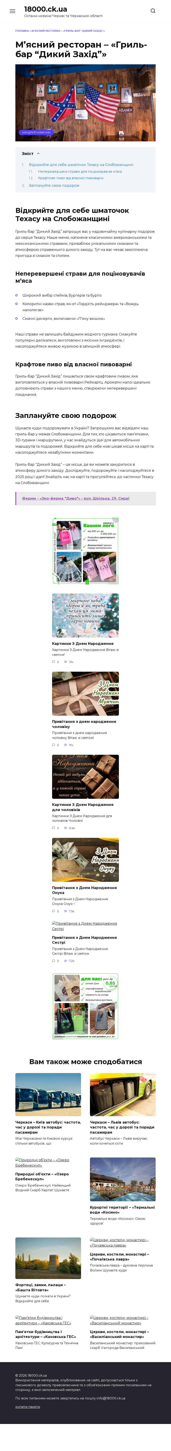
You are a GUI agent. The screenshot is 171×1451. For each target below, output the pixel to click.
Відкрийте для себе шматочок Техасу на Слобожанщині (81, 165)
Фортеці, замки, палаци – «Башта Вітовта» (40, 1287)
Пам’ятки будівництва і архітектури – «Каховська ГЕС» (45, 1334)
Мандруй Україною (36, 132)
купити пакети (27, 1407)
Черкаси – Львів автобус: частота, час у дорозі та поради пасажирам (122, 1127)
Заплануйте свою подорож (54, 185)
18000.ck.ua (45, 9)
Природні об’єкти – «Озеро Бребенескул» (42, 1176)
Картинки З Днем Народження (83, 643)
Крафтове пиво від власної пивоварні (70, 178)
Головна (22, 30)
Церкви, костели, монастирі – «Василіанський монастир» (119, 1334)
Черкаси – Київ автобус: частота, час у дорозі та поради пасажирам (48, 1127)
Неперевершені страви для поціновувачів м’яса (80, 172)
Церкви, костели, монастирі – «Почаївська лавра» (119, 1256)
